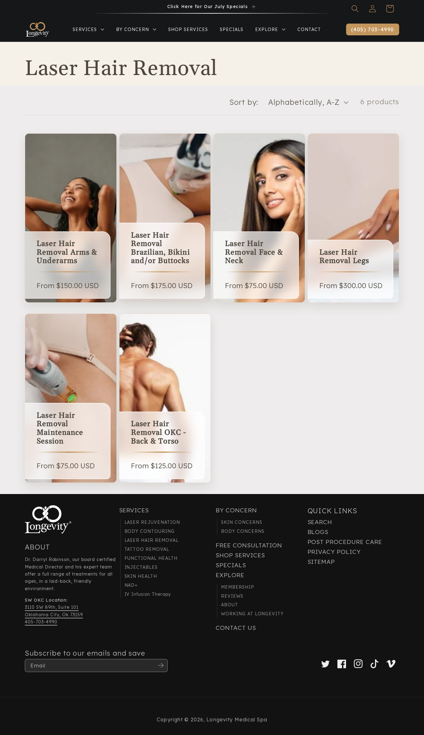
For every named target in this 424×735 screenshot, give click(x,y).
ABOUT (229, 605)
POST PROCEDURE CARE (345, 542)
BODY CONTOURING (149, 531)
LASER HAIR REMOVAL (151, 540)
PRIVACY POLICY (334, 551)
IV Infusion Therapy (147, 594)
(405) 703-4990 (372, 29)
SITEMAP (321, 561)
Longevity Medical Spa (236, 719)
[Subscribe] (160, 665)
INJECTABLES (141, 567)
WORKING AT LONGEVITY (252, 614)
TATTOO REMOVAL (146, 549)
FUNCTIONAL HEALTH (151, 558)
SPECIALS (231, 565)
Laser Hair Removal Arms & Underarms (67, 252)
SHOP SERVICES (240, 555)
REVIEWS (232, 596)
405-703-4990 (41, 622)
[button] (355, 8)
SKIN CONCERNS (241, 522)
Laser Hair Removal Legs (344, 256)
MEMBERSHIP (237, 587)
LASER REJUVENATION (152, 522)
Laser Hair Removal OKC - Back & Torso (159, 433)
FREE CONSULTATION (249, 545)
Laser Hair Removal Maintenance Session (60, 429)
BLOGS (318, 532)
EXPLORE (230, 575)
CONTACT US (236, 627)
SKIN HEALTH (140, 576)
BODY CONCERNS (242, 531)
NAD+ (131, 585)
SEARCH (320, 522)
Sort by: (243, 102)
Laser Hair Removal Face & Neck (254, 252)
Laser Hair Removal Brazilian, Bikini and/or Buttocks (160, 248)
